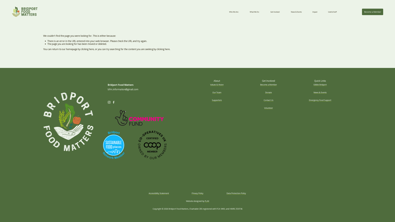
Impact (314, 12)
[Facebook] (113, 102)
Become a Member (372, 11)
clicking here (87, 49)
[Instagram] (109, 102)
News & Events (296, 12)
